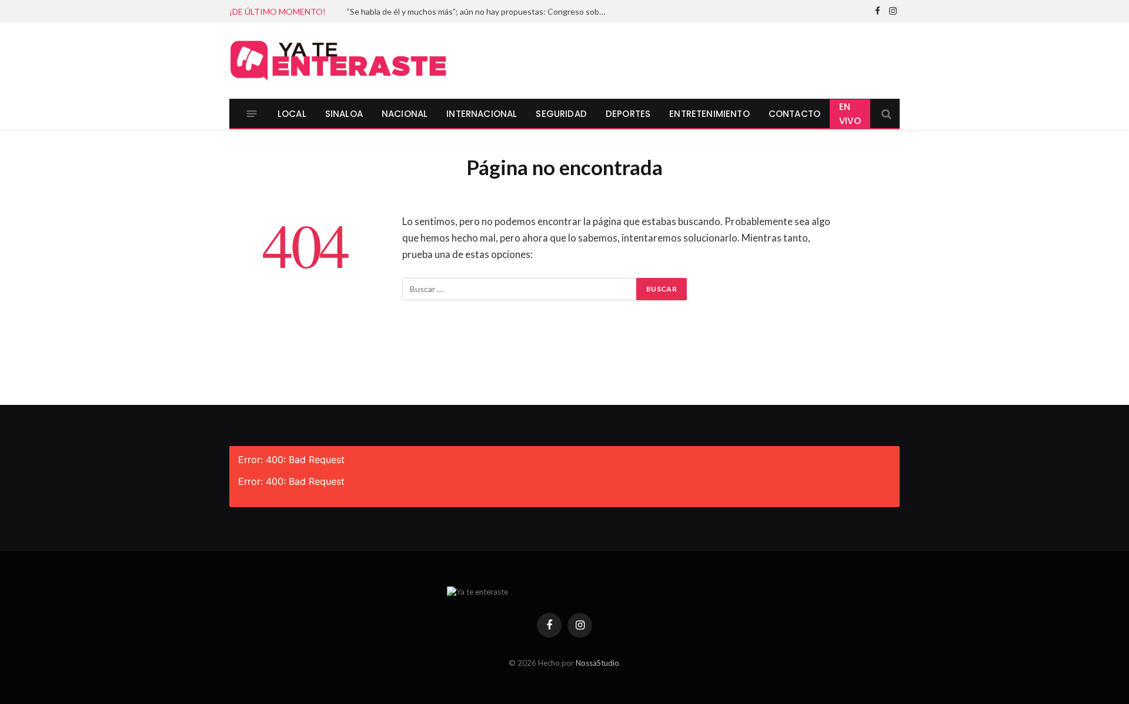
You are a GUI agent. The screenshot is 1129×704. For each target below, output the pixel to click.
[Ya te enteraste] (338, 60)
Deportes (628, 114)
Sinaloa (344, 114)
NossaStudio (597, 663)
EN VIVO (850, 113)
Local (292, 114)
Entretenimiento (709, 114)
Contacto (794, 114)
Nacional (404, 114)
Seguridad (561, 114)
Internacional (481, 114)
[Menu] (252, 113)
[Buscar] (885, 113)
